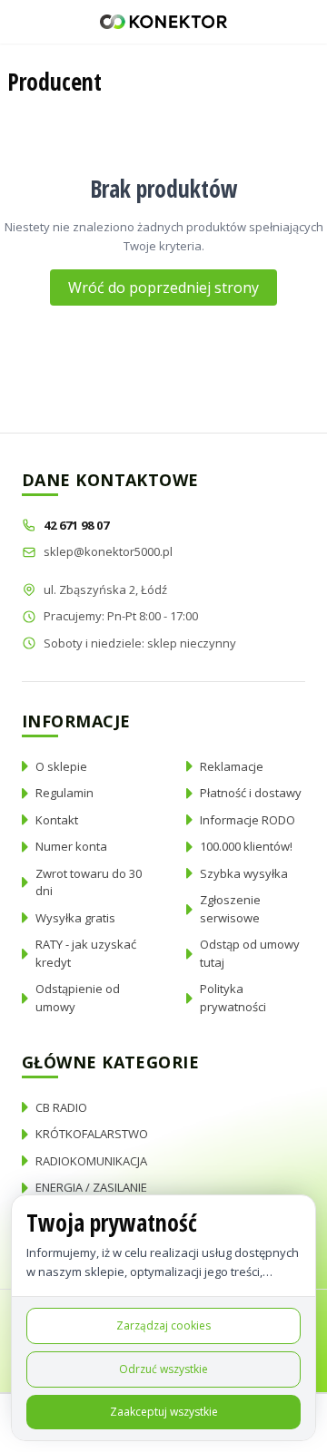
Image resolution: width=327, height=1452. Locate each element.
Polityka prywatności (233, 997)
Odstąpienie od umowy (77, 997)
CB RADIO (61, 1107)
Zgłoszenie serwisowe (230, 909)
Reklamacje (231, 766)
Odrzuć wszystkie (163, 1369)
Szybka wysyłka (244, 873)
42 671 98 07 (78, 525)
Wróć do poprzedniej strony (163, 287)
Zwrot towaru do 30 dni (88, 882)
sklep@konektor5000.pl (108, 551)
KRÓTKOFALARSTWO (91, 1134)
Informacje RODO (247, 820)
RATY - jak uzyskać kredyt (85, 953)
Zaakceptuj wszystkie (164, 1411)
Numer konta (71, 846)
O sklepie (61, 766)
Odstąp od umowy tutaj (250, 953)
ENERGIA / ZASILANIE (91, 1187)
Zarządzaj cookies (163, 1325)
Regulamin (64, 792)
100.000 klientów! (246, 846)
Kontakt (56, 820)
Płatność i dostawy (251, 792)
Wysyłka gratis (75, 918)
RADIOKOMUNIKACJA (91, 1161)
